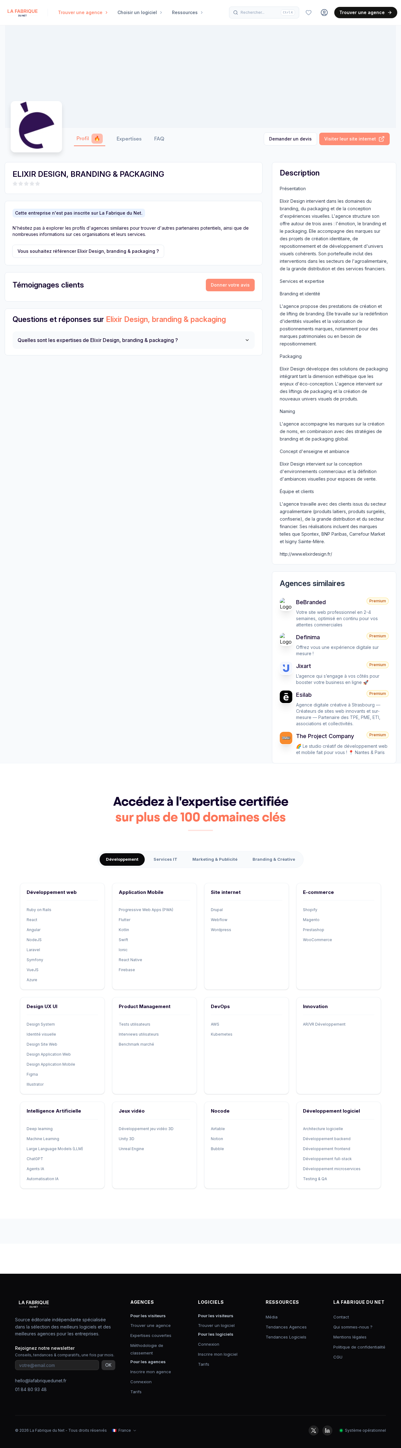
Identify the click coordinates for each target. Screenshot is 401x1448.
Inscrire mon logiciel (217, 1354)
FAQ (159, 138)
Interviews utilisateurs (139, 1034)
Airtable (218, 1128)
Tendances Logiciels (286, 1336)
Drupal (217, 909)
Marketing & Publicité (214, 859)
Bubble (217, 1148)
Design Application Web (49, 1054)
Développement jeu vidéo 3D (146, 1128)
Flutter (124, 919)
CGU (337, 1356)
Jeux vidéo (132, 1111)
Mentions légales (350, 1336)
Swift (123, 939)
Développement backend (327, 1138)
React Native (130, 959)
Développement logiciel (331, 1111)
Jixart (303, 666)
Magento (311, 919)
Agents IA (35, 1168)
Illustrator (35, 1084)
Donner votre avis (230, 285)
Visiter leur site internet (350, 138)
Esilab (304, 694)
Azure (32, 979)
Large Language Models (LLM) (55, 1148)
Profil (88, 138)
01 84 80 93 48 (31, 1389)
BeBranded (311, 602)
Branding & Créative (274, 859)
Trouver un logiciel (216, 1325)
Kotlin (124, 929)
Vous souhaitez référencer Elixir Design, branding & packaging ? (88, 251)
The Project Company (325, 736)
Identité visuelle (41, 1034)
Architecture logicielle (323, 1128)
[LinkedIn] (327, 1430)
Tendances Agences (286, 1326)
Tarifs (136, 1391)
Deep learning (40, 1128)
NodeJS (34, 939)
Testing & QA (315, 1178)
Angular (33, 929)
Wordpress (221, 929)
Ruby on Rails (39, 909)
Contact (341, 1316)
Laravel (33, 949)
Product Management (144, 1006)
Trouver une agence (362, 12)
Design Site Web (42, 1044)
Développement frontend (326, 1148)
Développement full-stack (327, 1158)
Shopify (310, 909)
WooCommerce (317, 939)
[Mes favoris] (308, 12)
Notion (217, 1138)
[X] (314, 1430)
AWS (215, 1024)
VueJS (33, 969)
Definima (308, 637)
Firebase (127, 969)
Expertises (129, 138)
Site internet (226, 892)
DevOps (220, 1006)
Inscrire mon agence (150, 1371)
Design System (41, 1024)
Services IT (165, 859)
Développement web (52, 892)
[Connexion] (324, 12)
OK (108, 1365)
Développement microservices (332, 1168)
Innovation (315, 1006)
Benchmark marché (136, 1044)
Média (272, 1316)
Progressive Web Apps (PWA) (146, 909)
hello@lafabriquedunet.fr (40, 1380)
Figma (32, 1074)
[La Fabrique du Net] (22, 13)
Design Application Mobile (51, 1064)
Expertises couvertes (150, 1335)
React (32, 919)
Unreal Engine (131, 1148)
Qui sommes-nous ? (352, 1326)
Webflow (219, 919)
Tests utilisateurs (134, 1024)
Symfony (35, 959)
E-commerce (318, 892)
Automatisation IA (43, 1178)
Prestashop (313, 929)
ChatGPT (35, 1158)
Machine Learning (43, 1138)
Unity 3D (126, 1138)
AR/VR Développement (324, 1024)
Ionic (123, 949)
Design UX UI (42, 1006)
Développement (122, 859)
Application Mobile (141, 892)
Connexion (141, 1381)
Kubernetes (221, 1034)
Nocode (220, 1111)
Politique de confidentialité (359, 1346)
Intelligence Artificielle (54, 1111)
